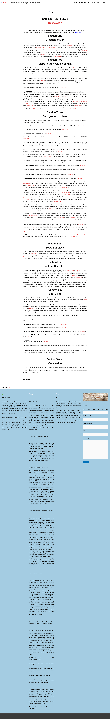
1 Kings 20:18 (28, 162)
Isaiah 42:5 (32, 108)
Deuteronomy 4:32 (46, 47)
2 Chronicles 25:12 (36, 171)
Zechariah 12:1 (56, 91)
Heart (98, 2)
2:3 (79, 101)
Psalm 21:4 (36, 144)
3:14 (80, 255)
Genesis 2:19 (63, 87)
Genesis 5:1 (38, 47)
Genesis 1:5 (39, 312)
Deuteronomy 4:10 (66, 192)
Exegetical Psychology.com (26, 2)
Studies (103, 2)
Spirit (89, 2)
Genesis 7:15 (75, 275)
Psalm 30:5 (73, 236)
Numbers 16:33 (30, 185)
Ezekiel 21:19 (84, 50)
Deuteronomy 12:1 (68, 194)
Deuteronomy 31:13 (27, 197)
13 (54, 312)
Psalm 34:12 (26, 138)
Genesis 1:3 (32, 308)
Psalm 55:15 (65, 187)
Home (75, 2)
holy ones (33, 227)
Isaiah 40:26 (54, 47)
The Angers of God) (82, 234)
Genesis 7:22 (70, 270)
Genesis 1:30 (82, 331)
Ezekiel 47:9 (43, 347)
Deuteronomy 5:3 (48, 156)
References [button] (4, 387)
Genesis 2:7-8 (29, 105)
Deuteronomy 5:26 (33, 215)
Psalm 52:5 (51, 208)
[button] (107, 2)
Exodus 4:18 (81, 125)
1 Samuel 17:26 (60, 217)
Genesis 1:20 (63, 324)
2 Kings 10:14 (82, 165)
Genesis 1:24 (63, 327)
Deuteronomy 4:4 (61, 151)
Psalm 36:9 (79, 178)
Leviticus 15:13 (70, 174)
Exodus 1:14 (65, 129)
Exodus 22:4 (49, 133)
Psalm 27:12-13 (46, 210)
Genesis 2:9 (75, 255)
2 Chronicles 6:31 (58, 201)
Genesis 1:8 (50, 312)
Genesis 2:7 (55, 23)
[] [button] (9, 387)
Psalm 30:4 (80, 226)
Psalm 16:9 (81, 224)
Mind (93, 2)
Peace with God (82, 2)
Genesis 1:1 (63, 43)
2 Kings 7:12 (40, 162)
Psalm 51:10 (35, 49)
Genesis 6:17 (79, 270)
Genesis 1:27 (69, 45)
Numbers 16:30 (27, 183)
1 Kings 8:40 (41, 197)
